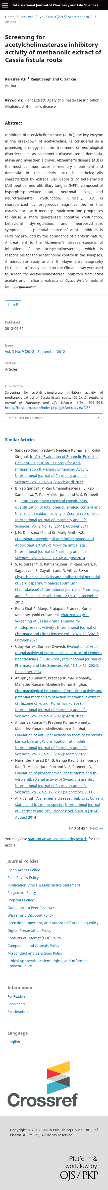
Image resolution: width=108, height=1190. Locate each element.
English (14, 1041)
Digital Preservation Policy (29, 930)
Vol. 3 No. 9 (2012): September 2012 (65, 16)
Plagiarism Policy (22, 892)
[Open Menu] (5, 5)
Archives (27, 16)
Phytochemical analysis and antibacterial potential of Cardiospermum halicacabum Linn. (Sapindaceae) (57, 583)
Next (94, 828)
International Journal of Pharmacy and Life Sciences (55, 5)
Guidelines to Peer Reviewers (32, 907)
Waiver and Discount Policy (30, 915)
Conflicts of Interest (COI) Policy (34, 938)
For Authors (16, 1004)
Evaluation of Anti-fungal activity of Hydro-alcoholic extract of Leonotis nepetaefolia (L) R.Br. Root (58, 652)
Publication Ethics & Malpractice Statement (44, 885)
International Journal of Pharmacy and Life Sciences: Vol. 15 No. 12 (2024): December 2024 (58, 665)
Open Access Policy (24, 870)
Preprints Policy (21, 900)
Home (9, 16)
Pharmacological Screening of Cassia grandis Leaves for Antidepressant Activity (52, 621)
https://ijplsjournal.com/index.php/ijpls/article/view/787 (47, 407)
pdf (15, 304)
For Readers (16, 996)
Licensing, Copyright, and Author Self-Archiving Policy (53, 922)
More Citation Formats (25, 417)
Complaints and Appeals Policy (33, 945)
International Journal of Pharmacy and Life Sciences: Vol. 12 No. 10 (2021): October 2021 (57, 633)
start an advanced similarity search (57, 838)
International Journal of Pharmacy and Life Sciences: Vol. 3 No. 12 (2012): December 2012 (57, 595)
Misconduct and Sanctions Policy (35, 953)
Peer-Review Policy (23, 877)
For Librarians (18, 1011)
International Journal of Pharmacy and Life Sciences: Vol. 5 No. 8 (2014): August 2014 (57, 811)
